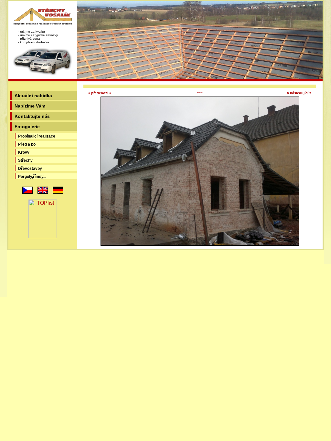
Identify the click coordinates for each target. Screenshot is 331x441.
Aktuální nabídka (33, 95)
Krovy (23, 152)
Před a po (27, 144)
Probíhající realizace (36, 136)
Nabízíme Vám (30, 105)
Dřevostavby (30, 168)
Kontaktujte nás (32, 116)
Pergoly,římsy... (32, 176)
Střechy (25, 160)
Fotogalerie (27, 126)
